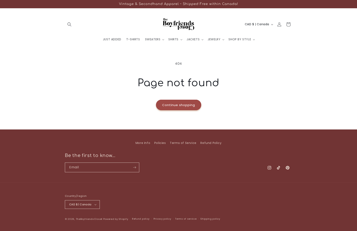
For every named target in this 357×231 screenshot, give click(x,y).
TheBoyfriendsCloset (89, 219)
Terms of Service (183, 143)
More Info (143, 143)
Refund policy (141, 218)
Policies (160, 143)
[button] (69, 24)
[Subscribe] (134, 167)
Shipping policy (210, 218)
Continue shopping (178, 105)
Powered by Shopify (115, 219)
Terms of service (185, 218)
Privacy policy (162, 218)
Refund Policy (210, 143)
